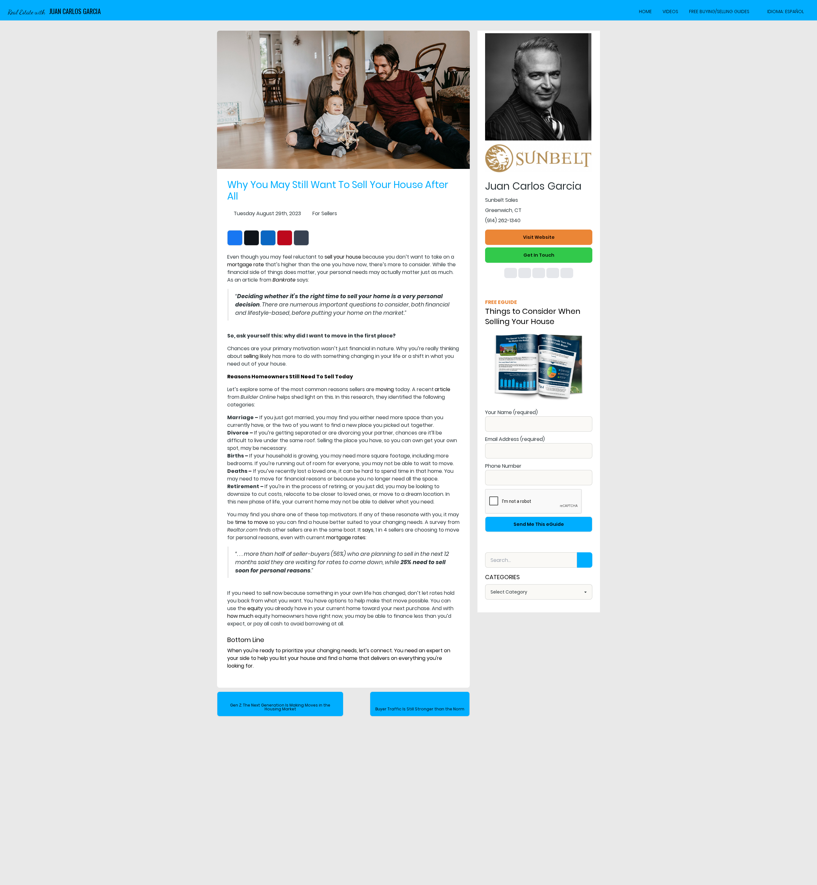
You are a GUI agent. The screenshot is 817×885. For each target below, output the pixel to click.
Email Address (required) (515, 439)
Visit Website (539, 237)
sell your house (343, 257)
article (442, 389)
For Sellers (324, 213)
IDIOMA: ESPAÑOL (785, 11)
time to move (251, 522)
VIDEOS (670, 11)
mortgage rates (345, 537)
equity (255, 608)
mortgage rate (245, 264)
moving (385, 389)
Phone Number (503, 466)
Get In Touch (538, 255)
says (367, 529)
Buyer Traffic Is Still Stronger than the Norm (419, 709)
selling (251, 356)
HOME (645, 11)
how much (240, 616)
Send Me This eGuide (538, 524)
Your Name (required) (511, 412)
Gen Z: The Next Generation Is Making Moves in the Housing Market (280, 707)
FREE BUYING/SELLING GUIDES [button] (719, 11)
